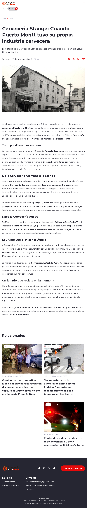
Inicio (4, 18)
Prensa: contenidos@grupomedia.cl (40, 481)
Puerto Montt (9, 347)
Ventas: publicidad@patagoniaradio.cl (41, 485)
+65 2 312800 (31, 489)
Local (11, 18)
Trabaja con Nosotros (10, 485)
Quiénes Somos (8, 481)
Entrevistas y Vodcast (53, 347)
